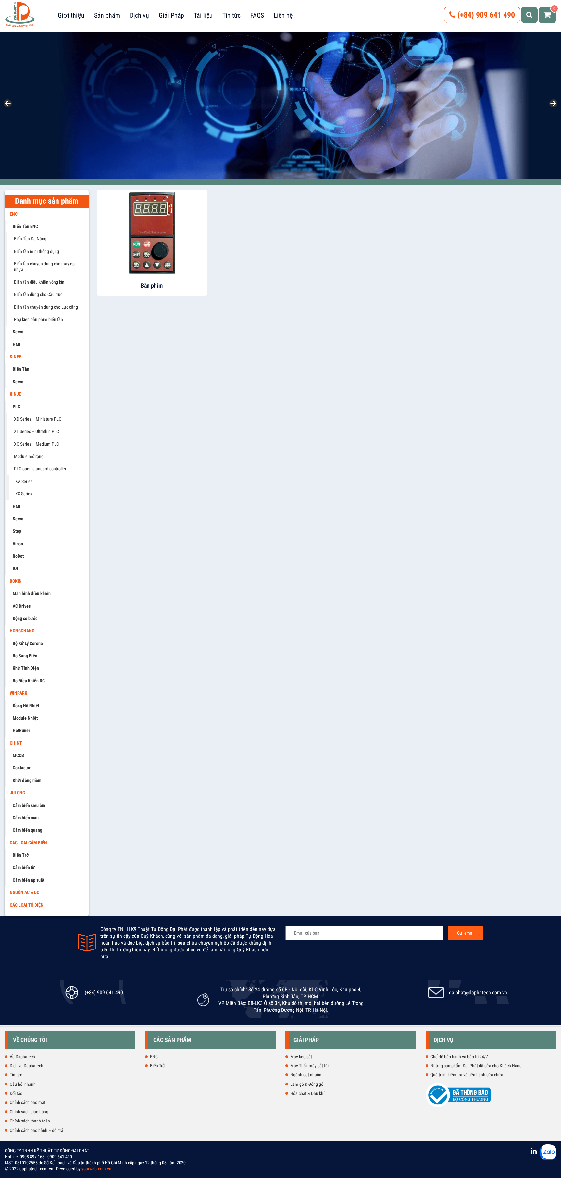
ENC (14, 214)
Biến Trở (21, 855)
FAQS (257, 15)
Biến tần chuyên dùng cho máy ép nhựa (44, 266)
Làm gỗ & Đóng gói (307, 1084)
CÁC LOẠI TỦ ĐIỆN (27, 905)
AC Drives (22, 606)
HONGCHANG (22, 630)
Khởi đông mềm (27, 780)
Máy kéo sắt (301, 1056)
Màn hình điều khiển (32, 593)
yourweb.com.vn (96, 1168)
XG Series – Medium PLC (36, 444)
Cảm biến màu (26, 817)
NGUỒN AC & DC (24, 892)
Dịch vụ (139, 15)
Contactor (22, 767)
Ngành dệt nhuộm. (307, 1074)
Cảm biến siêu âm (29, 805)
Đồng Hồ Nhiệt (26, 705)
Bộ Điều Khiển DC (29, 680)
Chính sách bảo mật (27, 1102)
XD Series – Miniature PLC (37, 419)
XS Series (23, 493)
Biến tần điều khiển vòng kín (39, 282)
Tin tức (231, 15)
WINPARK (18, 693)
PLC (16, 406)
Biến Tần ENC (25, 226)
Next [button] (553, 104)
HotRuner (21, 730)
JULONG (17, 792)
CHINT (16, 743)
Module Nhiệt (25, 718)
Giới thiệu (71, 15)
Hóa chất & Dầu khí (307, 1093)
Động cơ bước (25, 618)
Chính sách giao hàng (29, 1111)
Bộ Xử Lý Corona (28, 643)
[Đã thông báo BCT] (458, 1105)
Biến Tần (21, 369)
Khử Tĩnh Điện (26, 668)
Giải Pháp (171, 15)
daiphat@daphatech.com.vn (478, 992)
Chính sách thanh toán (30, 1120)
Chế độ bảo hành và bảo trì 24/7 (459, 1056)
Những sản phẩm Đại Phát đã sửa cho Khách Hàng (476, 1065)
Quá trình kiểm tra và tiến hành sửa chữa (466, 1074)
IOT (16, 568)
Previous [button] (8, 104)
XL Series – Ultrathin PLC (36, 431)
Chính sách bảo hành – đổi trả (36, 1130)
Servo (18, 331)
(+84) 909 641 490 (485, 14)
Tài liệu (203, 15)
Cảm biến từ (24, 867)
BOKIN (16, 581)
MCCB (18, 755)
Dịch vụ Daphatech (26, 1065)
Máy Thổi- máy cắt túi (309, 1065)
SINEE (15, 356)
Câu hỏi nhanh (23, 1084)
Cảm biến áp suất (28, 880)
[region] (280, 105)
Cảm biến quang (27, 830)
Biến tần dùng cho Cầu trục (38, 294)
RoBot (18, 556)
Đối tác (16, 1093)
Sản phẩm (107, 15)
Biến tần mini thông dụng (36, 251)
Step (17, 531)
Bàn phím (152, 285)
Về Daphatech (22, 1056)
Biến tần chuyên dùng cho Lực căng (46, 307)
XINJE (15, 394)
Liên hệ (283, 15)
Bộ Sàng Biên (25, 655)
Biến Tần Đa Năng (30, 238)
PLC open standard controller (40, 468)
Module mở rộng (29, 456)
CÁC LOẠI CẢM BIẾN (28, 842)
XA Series (23, 481)
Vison (18, 543)
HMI (16, 344)
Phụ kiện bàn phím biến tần (38, 319)
